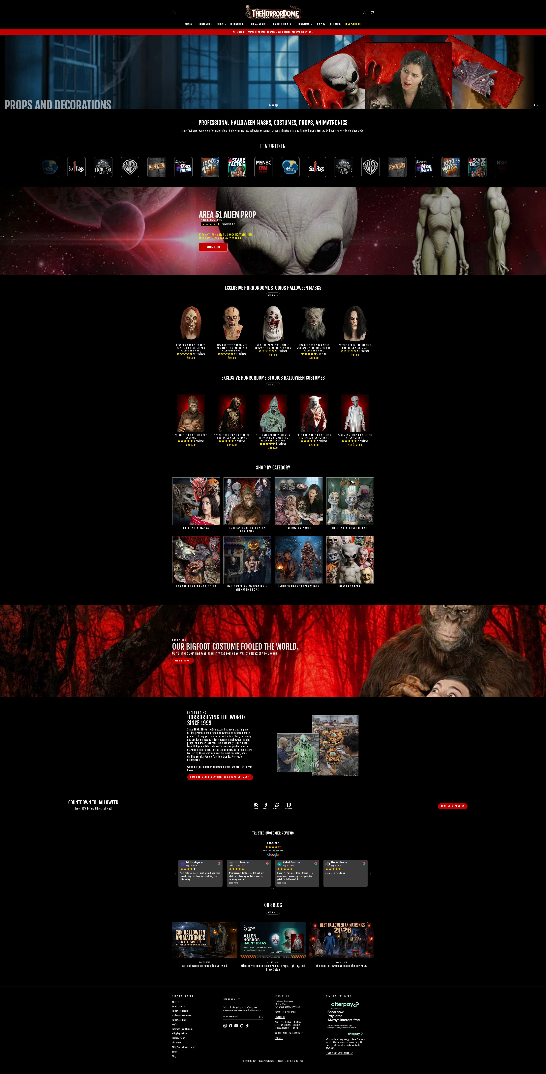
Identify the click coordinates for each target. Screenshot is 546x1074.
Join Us (387, 545)
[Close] (405, 472)
